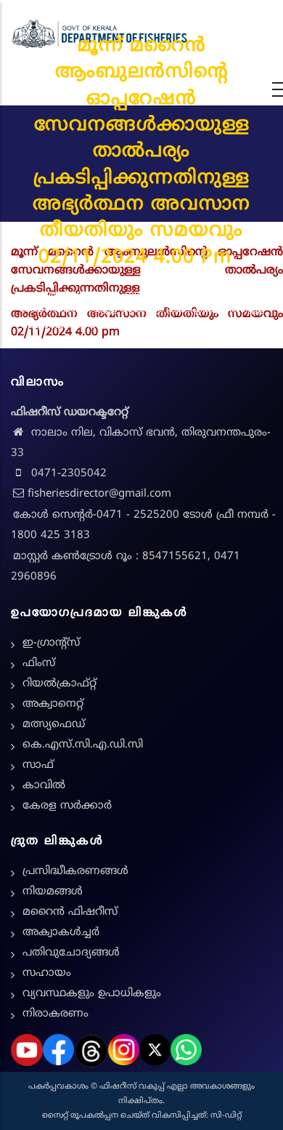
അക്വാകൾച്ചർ (60, 932)
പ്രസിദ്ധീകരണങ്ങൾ (75, 871)
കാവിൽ (43, 786)
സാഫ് (38, 765)
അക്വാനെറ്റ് (52, 704)
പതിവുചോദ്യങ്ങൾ (71, 953)
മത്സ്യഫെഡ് (53, 725)
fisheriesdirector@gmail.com (99, 494)
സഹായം (46, 973)
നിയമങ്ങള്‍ (52, 892)
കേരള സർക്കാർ (67, 806)
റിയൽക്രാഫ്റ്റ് (59, 684)
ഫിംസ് (38, 663)
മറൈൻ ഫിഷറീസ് (70, 912)
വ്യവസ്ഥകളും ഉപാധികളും (91, 994)
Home (23, 278)
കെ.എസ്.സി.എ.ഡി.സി (82, 745)
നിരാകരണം (55, 1014)
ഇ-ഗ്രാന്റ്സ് (51, 643)
